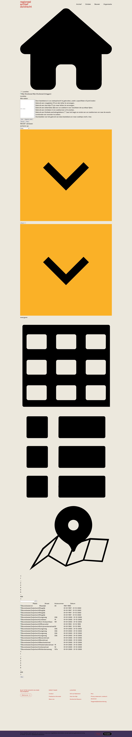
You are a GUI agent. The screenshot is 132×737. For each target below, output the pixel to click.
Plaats (27, 121)
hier (90, 117)
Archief (79, 4)
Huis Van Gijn (73, 696)
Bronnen (22, 121)
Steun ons (51, 699)
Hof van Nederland (75, 694)
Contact (51, 694)
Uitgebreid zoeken (29, 119)
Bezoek (97, 4)
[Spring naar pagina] (36, 601)
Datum (72, 603)
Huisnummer (59, 603)
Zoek (22, 119)
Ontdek (88, 4)
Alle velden (24, 98)
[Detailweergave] (66, 502)
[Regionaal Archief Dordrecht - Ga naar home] (34, 4)
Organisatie (108, 4)
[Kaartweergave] (66, 574)
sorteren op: (24, 126)
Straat (47, 603)
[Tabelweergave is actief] (66, 410)
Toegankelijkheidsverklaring (98, 701)
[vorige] (20, 576)
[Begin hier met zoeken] (66, 89)
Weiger (98, 734)
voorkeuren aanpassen (38, 734)
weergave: (24, 317)
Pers (92, 694)
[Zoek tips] (35, 109)
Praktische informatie (55, 696)
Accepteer (107, 734)
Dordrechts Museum (75, 699)
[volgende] (20, 599)
